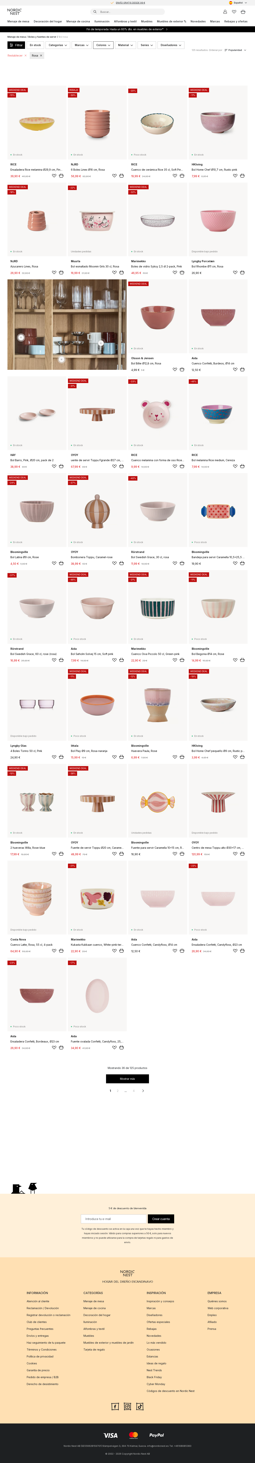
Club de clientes (37, 1322)
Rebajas (152, 1328)
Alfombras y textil (125, 21)
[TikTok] (140, 1406)
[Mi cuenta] (225, 11)
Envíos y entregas (38, 1335)
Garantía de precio (38, 1370)
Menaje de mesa (18, 21)
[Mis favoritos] (234, 11)
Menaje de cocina (78, 21)
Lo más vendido (156, 1342)
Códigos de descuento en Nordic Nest (171, 1391)
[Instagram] (127, 1406)
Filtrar (19, 45)
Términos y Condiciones (42, 1349)
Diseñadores (169, 45)
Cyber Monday (156, 1384)
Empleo (212, 1315)
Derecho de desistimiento (42, 1384)
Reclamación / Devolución (43, 1308)
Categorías (56, 45)
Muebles (147, 21)
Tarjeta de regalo (94, 1349)
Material (123, 45)
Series (145, 45)
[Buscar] (95, 12)
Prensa (212, 1328)
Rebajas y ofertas (236, 21)
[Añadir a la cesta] (61, 175)
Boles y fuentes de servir (42, 36)
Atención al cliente (38, 1301)
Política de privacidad (40, 1356)
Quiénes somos (217, 1301)
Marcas (215, 21)
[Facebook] (115, 1406)
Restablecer (15, 55)
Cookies (32, 1363)
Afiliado (212, 1322)
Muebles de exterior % (171, 21)
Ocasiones (153, 1349)
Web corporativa (218, 1308)
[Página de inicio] (14, 12)
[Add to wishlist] (54, 175)
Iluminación (102, 21)
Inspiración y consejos (160, 1301)
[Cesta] (243, 11)
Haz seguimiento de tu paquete (46, 1342)
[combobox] (238, 3)
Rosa (35, 55)
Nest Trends (154, 1370)
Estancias (152, 1356)
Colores (101, 45)
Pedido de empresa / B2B (43, 1377)
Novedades (198, 21)
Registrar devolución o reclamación (48, 1315)
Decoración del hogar (48, 21)
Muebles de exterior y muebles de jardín (108, 1342)
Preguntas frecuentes (40, 1328)
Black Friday (154, 1377)
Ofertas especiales (158, 1322)
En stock (35, 45)
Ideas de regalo (156, 1363)
